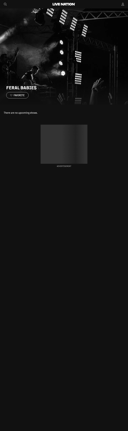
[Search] (5, 4)
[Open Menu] (123, 4)
